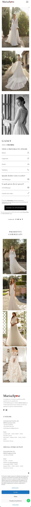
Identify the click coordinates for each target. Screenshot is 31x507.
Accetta (15, 492)
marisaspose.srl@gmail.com (11, 428)
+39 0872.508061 (8, 424)
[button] (28, 473)
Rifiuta (15, 496)
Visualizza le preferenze (15, 501)
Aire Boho (10, 145)
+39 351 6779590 (8, 455)
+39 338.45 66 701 (8, 426)
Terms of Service (6, 213)
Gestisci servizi (15, 487)
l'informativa (10, 200)
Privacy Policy (15, 504)
